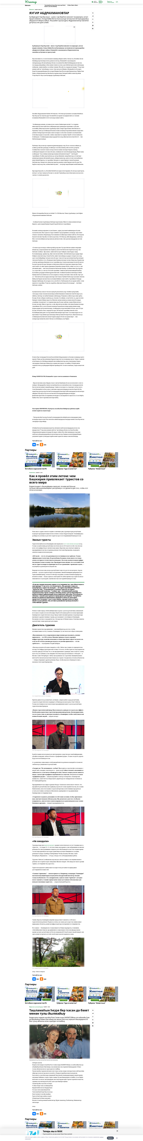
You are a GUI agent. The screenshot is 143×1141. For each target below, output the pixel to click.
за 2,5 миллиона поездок (71, 544)
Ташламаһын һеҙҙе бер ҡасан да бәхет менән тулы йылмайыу (55, 6)
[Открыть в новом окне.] (35, 444)
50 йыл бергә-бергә (72, 5)
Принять (110, 1138)
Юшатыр (30, 2)
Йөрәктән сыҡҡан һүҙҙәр (110, 2)
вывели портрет (49, 845)
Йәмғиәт (31, 9)
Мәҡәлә (27, 5)
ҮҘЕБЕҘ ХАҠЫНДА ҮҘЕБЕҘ (101, 2)
